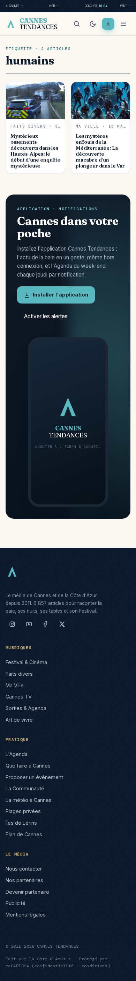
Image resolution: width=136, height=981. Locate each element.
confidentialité (54, 966)
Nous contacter (24, 869)
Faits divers (19, 674)
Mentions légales (26, 915)
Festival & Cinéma (26, 662)
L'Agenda (17, 754)
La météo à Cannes (29, 800)
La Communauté (25, 788)
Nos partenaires (24, 880)
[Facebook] (45, 627)
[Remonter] (122, 972)
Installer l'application (60, 295)
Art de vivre (19, 720)
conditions (95, 966)
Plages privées (23, 811)
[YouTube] (29, 627)
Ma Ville (15, 685)
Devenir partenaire (27, 892)
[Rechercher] (77, 24)
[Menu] (123, 24)
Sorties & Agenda (26, 708)
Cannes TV (19, 697)
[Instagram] (12, 627)
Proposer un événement (34, 777)
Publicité (15, 903)
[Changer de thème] (93, 24)
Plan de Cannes (24, 834)
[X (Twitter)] (62, 627)
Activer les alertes (46, 316)
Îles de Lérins (21, 823)
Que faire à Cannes (28, 766)
